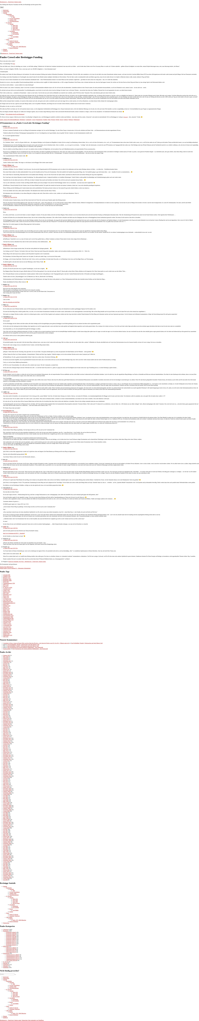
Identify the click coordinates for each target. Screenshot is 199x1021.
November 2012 (7, 739)
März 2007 (5, 835)
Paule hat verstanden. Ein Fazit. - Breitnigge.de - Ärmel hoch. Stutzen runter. (27, 561)
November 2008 (7, 807)
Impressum (5, 10)
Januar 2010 (6, 787)
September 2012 (7, 742)
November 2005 (7, 857)
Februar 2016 (6, 685)
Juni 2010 (5, 780)
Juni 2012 (5, 746)
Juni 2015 (5, 696)
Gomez (6, 590)
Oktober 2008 (6, 808)
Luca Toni (7, 600)
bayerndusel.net (7, 410)
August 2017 (6, 662)
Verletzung (7, 628)
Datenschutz (6, 11)
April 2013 (5, 732)
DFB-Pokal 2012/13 (11, 952)
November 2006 (7, 840)
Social (61, 119)
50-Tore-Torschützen (14, 18)
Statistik (5, 13)
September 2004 (7, 877)
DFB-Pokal (6, 946)
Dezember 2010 (7, 771)
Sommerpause (8, 617)
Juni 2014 (5, 713)
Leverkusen (7, 598)
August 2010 (6, 777)
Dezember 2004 (7, 872)
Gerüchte (7, 589)
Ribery (6, 610)
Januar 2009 (6, 804)
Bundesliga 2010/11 (11, 940)
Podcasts (5, 963)
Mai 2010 (5, 781)
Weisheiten (7, 632)
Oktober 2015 (6, 690)
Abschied (6, 575)
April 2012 (5, 749)
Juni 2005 (5, 864)
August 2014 (6, 710)
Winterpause (77, 119)
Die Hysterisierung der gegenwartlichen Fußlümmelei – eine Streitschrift (25, 647)
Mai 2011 (5, 764)
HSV (6, 593)
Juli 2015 (5, 694)
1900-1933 (15, 25)
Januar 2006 (6, 854)
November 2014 (7, 706)
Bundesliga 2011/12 (11, 942)
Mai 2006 (5, 849)
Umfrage (65, 119)
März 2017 (5, 668)
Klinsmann (7, 594)
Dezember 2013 (7, 721)
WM (5, 636)
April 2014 (5, 715)
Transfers (7, 622)
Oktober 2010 (6, 774)
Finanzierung (39, 119)
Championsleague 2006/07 (12, 954)
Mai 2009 (5, 798)
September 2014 (7, 708)
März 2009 (5, 801)
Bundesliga (9, 14)
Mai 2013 (5, 731)
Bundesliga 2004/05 (11, 932)
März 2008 (5, 818)
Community (28, 119)
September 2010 (7, 776)
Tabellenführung (8, 618)
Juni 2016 (5, 679)
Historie (5, 49)
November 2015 (7, 689)
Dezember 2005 (7, 856)
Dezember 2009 (7, 788)
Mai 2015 (5, 697)
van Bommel (7, 625)
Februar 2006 (6, 853)
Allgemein (12, 119)
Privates (53, 119)
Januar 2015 (6, 703)
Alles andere (9, 43)
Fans (5, 586)
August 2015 (6, 693)
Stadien (11, 38)
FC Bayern (9, 22)
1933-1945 (15, 27)
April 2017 (5, 666)
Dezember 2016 (7, 672)
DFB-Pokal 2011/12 (11, 950)
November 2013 (7, 722)
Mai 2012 (5, 748)
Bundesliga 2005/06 (11, 933)
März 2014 (5, 717)
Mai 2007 (5, 832)
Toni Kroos (7, 621)
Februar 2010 (6, 786)
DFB (6, 584)
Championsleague (9, 583)
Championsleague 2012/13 (12, 959)
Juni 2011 (5, 763)
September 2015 (7, 692)
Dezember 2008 (7, 805)
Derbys (11, 45)
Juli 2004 (5, 879)
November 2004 (7, 874)
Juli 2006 (5, 846)
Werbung (70, 119)
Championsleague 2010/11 (12, 956)
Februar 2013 (6, 735)
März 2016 (5, 683)
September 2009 (7, 793)
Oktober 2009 (6, 791)
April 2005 (5, 867)
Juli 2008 (5, 812)
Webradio (5, 966)
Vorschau (7, 631)
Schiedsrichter (7, 614)
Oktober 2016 (6, 675)
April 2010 (5, 783)
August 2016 (6, 678)
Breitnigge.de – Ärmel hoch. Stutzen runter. (10, 2)
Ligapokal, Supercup (14, 42)
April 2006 (5, 850)
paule (1, 119)
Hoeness (6, 591)
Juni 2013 (5, 729)
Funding (45, 119)
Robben (6, 611)
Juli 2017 (5, 663)
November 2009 (7, 790)
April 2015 (5, 699)
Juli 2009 (5, 795)
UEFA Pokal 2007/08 (11, 960)
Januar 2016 (6, 686)
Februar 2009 (6, 802)
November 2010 (7, 773)
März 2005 (5, 868)
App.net (126, 117)
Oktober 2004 (6, 875)
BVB (6, 582)
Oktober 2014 (6, 707)
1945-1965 (15, 28)
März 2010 (5, 784)
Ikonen (11, 35)
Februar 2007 (6, 836)
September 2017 (7, 661)
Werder (6, 633)
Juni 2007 (5, 830)
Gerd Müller (15, 36)
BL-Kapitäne (15, 34)
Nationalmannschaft (9, 603)
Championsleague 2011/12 (12, 957)
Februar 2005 (6, 870)
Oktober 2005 (6, 858)
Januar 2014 (6, 720)
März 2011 (5, 767)
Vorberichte (7, 629)
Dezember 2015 (7, 687)
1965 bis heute (16, 29)
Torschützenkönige (14, 21)
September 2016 (7, 676)
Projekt (57, 119)
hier (14, 63)
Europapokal (6, 953)
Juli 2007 (5, 829)
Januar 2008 (6, 821)
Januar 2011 (6, 770)
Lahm (6, 597)
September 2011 (7, 759)
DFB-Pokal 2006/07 (11, 947)
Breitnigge (22, 119)
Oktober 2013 (6, 724)
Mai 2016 (5, 680)
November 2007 (7, 823)
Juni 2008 (5, 814)
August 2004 (6, 878)
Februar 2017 (6, 669)
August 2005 (6, 861)
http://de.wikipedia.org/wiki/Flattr (11, 302)
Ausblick (6, 576)
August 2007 (6, 828)
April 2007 (5, 833)
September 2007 (7, 826)
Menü (2, 7)
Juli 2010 (5, 779)
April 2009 (5, 800)
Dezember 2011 (7, 755)
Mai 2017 (5, 665)
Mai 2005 (5, 865)
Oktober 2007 (6, 825)
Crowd (33, 119)
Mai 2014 (5, 714)
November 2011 (7, 756)
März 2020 (5, 656)
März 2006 (5, 851)
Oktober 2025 (6, 655)
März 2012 (5, 750)
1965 (13, 17)
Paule (49, 119)
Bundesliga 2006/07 (11, 935)
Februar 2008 (6, 819)
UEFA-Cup (7, 624)
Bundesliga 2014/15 (11, 945)
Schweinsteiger (8, 615)
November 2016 (7, 673)
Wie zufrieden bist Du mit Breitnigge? (15, 114)
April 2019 (5, 658)
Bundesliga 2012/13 (11, 943)
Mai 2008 (5, 815)
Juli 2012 (5, 745)
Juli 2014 (5, 711)
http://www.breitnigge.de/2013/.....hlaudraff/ (14, 533)
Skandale (11, 15)
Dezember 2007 (7, 822)
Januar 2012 (6, 753)
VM (4, 338)
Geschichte (12, 31)
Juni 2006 (5, 847)
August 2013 (6, 727)
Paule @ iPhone (7, 165)
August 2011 (6, 760)
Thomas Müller (8, 619)
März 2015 (5, 700)
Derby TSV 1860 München (19, 46)
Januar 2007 (6, 837)
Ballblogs (5, 50)
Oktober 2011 (6, 757)
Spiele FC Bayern (13, 41)
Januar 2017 (6, 670)
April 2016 (5, 682)
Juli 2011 (5, 762)
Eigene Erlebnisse (13, 48)
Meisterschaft (8, 601)
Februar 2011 (6, 769)
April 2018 (5, 659)
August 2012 (6, 743)
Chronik (11, 24)
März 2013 (5, 734)
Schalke (6, 612)
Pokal (7, 39)
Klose (6, 596)
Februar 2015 (6, 701)
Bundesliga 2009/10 (11, 939)
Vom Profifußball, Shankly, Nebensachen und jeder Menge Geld (87, 643)
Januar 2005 (6, 871)
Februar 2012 (6, 752)
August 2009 (6, 794)
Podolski (6, 605)
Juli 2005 (5, 863)
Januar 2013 (6, 736)
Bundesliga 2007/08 (11, 936)
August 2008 (6, 811)
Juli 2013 (5, 728)
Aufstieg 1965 (12, 20)
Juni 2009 (5, 797)
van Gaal (6, 626)
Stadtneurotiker (7, 648)
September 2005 (7, 860)
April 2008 (5, 816)
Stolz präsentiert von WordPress (36, 1020)
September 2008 (7, 809)
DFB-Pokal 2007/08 (11, 949)
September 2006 (7, 843)
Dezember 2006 (7, 839)
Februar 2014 (6, 718)
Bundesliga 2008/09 (11, 938)
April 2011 (5, 766)
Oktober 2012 (6, 741)
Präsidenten (15, 32)
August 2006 (6, 844)
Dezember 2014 (7, 704)
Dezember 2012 (7, 738)
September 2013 (7, 725)
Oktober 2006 (6, 842)
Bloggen (17, 119)
